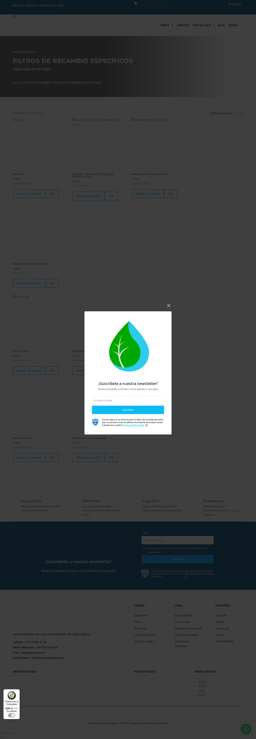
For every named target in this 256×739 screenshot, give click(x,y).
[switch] (11, 715)
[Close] (169, 307)
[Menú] (17, 691)
